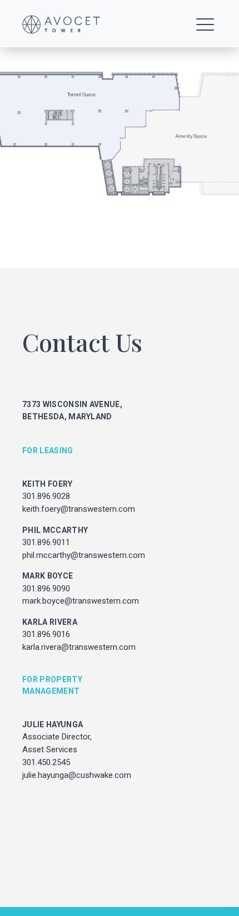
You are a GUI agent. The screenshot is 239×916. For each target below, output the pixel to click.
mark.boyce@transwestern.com (80, 601)
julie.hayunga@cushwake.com (76, 775)
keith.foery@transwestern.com (78, 509)
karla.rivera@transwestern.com (79, 647)
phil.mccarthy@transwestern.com (83, 555)
